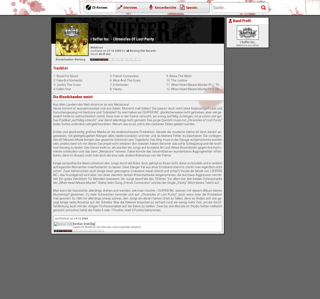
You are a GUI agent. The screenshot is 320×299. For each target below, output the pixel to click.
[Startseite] (68, 8)
